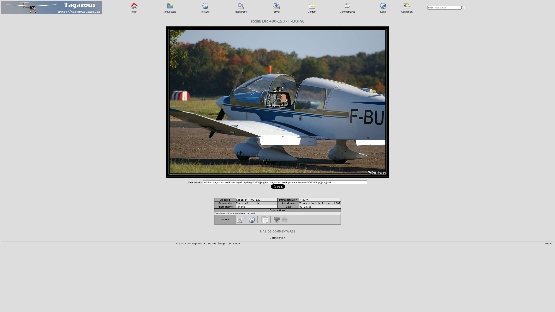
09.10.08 (305, 206)
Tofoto (240, 206)
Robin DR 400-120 (248, 199)
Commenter (277, 237)
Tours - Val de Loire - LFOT (319, 203)
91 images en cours (227, 243)
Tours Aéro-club (247, 203)
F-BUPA (304, 199)
